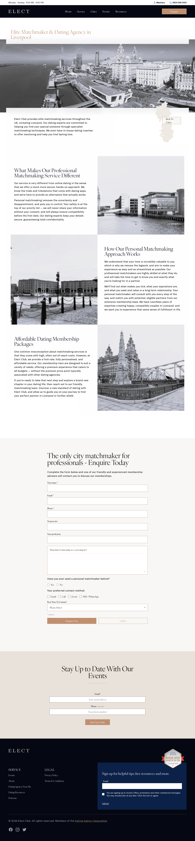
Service (81, 11)
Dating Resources (16, 792)
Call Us (123, 620)
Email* (97, 693)
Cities (94, 11)
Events (106, 11)
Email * (50, 495)
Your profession (54, 534)
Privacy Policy (51, 775)
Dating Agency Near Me (19, 786)
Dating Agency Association (91, 820)
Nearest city (52, 521)
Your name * (52, 482)
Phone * (50, 508)
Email (105, 781)
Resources (120, 11)
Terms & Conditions (54, 780)
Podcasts (12, 797)
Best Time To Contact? (57, 601)
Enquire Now (72, 620)
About (68, 11)
